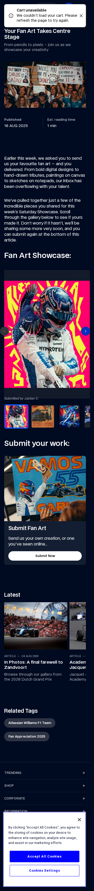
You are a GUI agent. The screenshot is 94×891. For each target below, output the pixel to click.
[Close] (79, 819)
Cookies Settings (44, 870)
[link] (34, 641)
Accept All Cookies (44, 856)
